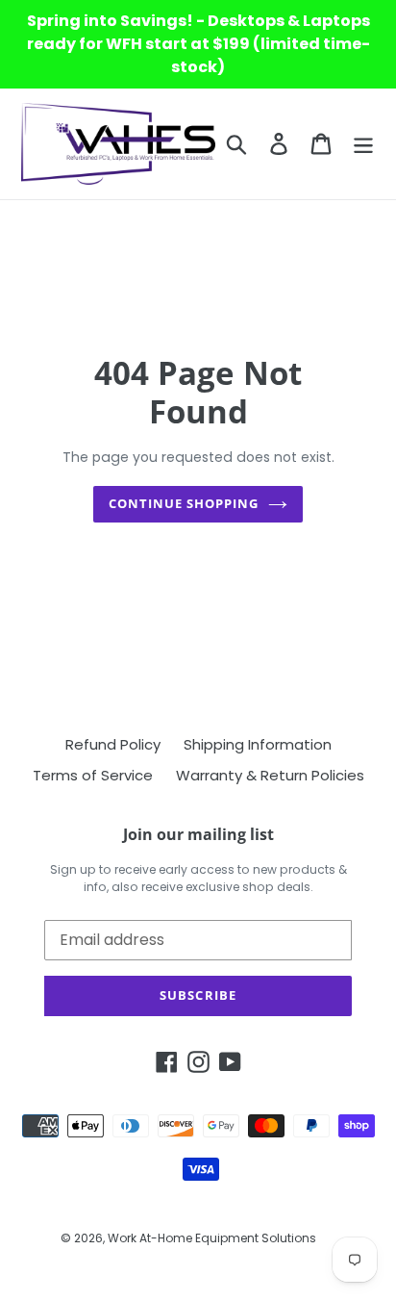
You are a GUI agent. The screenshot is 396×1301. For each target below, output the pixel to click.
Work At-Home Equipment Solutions (212, 1238)
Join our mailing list (198, 835)
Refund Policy (113, 744)
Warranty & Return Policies (270, 775)
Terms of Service (93, 775)
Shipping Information (258, 744)
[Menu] (363, 144)
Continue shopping (184, 503)
